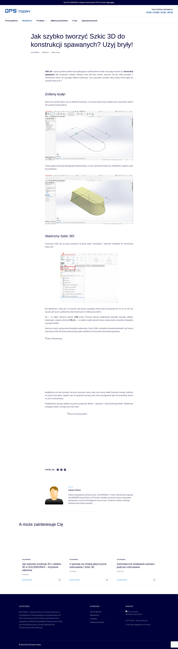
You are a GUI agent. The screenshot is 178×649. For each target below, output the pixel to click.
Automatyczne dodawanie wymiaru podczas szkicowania (136, 565)
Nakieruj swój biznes (59, 21)
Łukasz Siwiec (55, 52)
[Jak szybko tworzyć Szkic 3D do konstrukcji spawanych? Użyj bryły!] (54, 504)
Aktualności (27, 21)
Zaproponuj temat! (89, 21)
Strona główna (11, 21)
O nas (74, 21)
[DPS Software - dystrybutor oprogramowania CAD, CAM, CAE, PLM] (142, 613)
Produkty (40, 21)
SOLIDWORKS (35, 52)
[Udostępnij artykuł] (59, 580)
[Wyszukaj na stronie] (171, 21)
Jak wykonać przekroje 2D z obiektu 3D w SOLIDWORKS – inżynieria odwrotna (41, 567)
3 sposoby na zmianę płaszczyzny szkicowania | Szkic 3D (87, 565)
